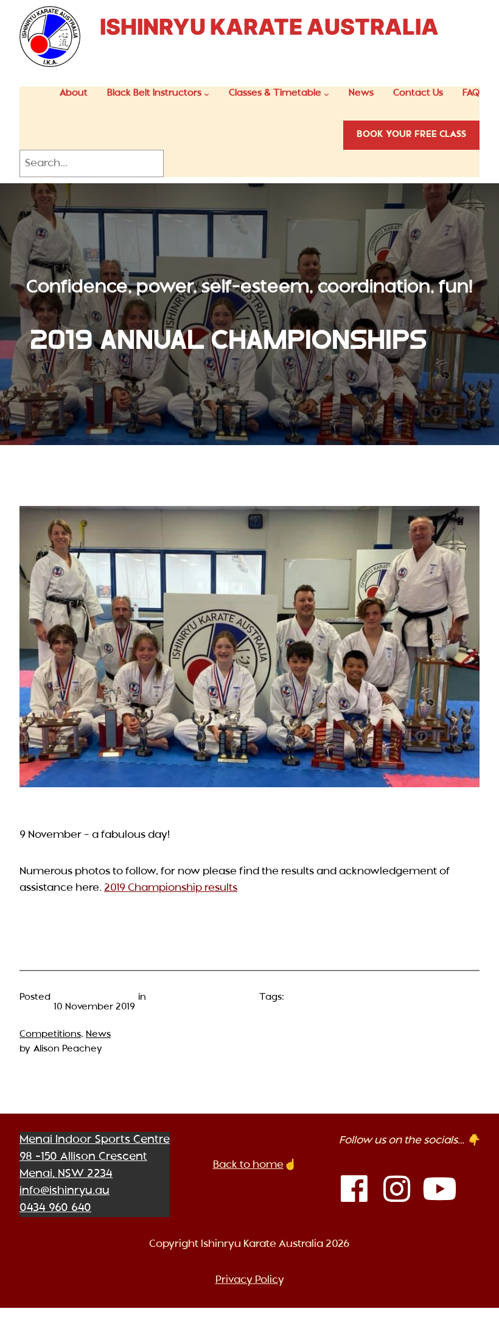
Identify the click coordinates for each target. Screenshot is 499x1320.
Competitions (50, 1034)
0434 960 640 (55, 1208)
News (98, 1034)
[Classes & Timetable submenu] (326, 94)
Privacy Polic (246, 1280)
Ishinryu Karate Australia (269, 26)
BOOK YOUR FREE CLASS (411, 134)
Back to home (248, 1165)
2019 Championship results (170, 888)
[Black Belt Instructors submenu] (206, 94)
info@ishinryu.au (64, 1191)
